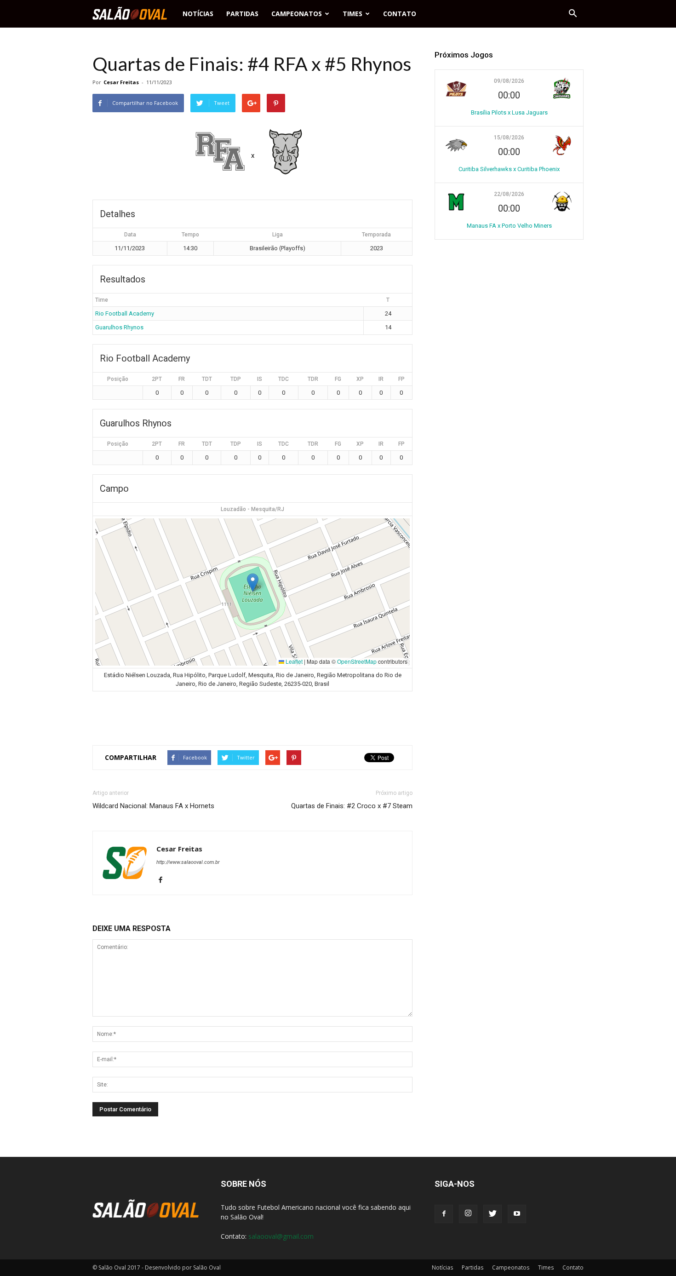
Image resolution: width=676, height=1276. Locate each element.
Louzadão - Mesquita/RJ (252, 509)
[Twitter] (492, 1214)
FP (401, 379)
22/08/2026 (509, 194)
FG (338, 379)
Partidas (242, 13)
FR (181, 379)
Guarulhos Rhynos (119, 327)
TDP (235, 379)
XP (360, 379)
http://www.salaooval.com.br (188, 862)
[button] (572, 14)
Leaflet (293, 661)
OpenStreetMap (357, 661)
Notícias (198, 13)
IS (259, 379)
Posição (117, 379)
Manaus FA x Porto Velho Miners (509, 225)
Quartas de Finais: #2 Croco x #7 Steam (351, 806)
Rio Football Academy (124, 313)
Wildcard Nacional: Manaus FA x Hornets (153, 806)
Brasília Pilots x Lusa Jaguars (509, 112)
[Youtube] (517, 1214)
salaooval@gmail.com (281, 1236)
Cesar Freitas (121, 82)
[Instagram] (468, 1214)
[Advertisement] (252, 714)
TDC (283, 379)
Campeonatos (296, 13)
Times (352, 13)
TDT (207, 379)
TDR (313, 379)
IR (381, 379)
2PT (157, 379)
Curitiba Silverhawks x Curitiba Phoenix (509, 169)
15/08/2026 (509, 137)
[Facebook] (164, 880)
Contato (399, 13)
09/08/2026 (509, 81)
